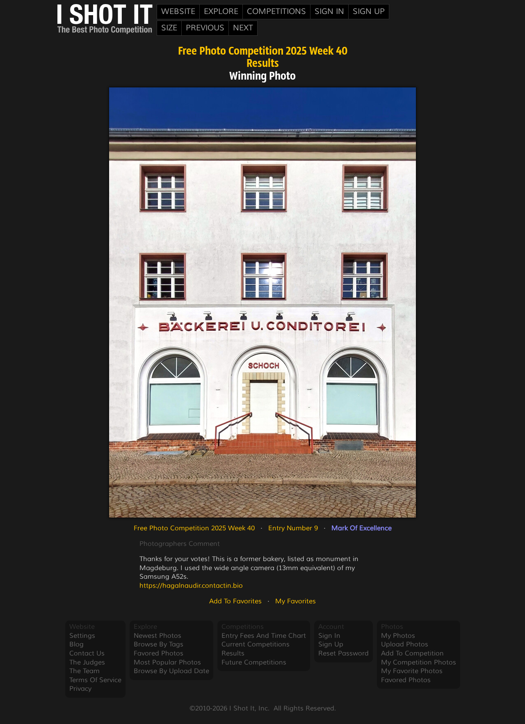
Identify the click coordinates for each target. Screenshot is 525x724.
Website (178, 11)
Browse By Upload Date (171, 671)
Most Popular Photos (167, 662)
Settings (82, 636)
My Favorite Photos (412, 671)
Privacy (80, 689)
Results (263, 64)
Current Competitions (255, 644)
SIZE (169, 28)
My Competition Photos (418, 662)
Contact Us (87, 653)
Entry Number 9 (293, 528)
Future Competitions (253, 662)
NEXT (243, 28)
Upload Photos (404, 644)
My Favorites (295, 601)
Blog (76, 644)
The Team (84, 671)
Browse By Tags (158, 644)
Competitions (276, 11)
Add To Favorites (235, 601)
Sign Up (369, 11)
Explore (221, 11)
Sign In (329, 11)
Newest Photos (157, 636)
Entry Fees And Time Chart (263, 636)
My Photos (398, 636)
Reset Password (343, 653)
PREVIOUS (205, 28)
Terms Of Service (95, 680)
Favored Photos (158, 653)
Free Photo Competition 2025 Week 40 (262, 51)
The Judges (87, 662)
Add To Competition (412, 653)
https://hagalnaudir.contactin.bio (191, 586)
